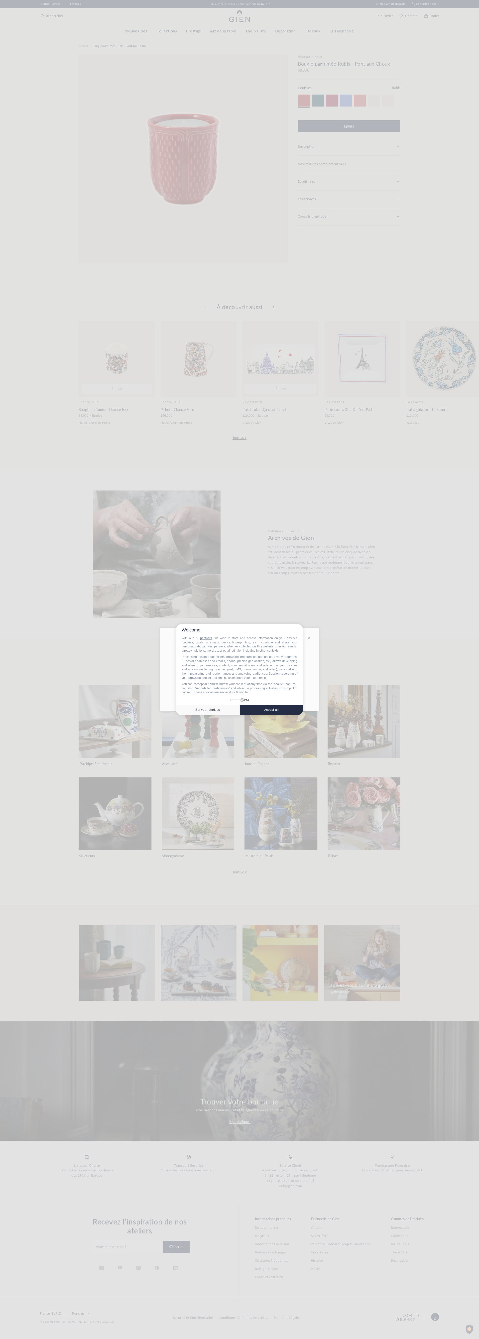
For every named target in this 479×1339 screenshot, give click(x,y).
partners (206, 638)
